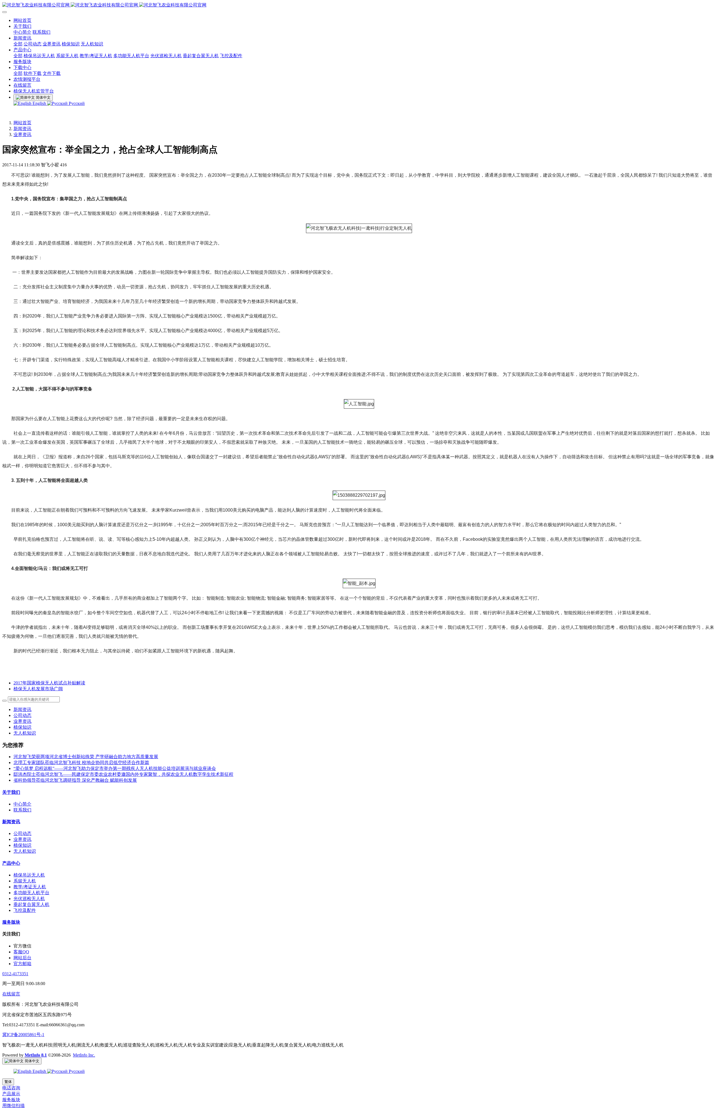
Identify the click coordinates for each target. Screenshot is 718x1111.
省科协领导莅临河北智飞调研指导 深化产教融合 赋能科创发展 (75, 780)
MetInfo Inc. (84, 1055)
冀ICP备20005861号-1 (23, 1034)
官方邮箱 (22, 963)
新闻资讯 (22, 128)
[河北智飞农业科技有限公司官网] (359, 5)
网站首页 (22, 122)
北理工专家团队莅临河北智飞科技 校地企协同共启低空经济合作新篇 (81, 762)
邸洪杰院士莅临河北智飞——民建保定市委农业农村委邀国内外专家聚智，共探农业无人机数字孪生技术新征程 (123, 774)
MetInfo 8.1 (36, 1055)
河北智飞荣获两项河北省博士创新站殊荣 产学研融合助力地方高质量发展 (85, 756)
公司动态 (22, 715)
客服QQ (21, 951)
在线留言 (11, 994)
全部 (17, 44)
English (39, 103)
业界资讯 (22, 134)
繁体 (8, 1082)
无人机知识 (24, 733)
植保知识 (22, 727)
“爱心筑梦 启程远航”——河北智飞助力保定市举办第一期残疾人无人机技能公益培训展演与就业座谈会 (114, 768)
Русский (76, 103)
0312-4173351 (15, 973)
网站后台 (22, 957)
